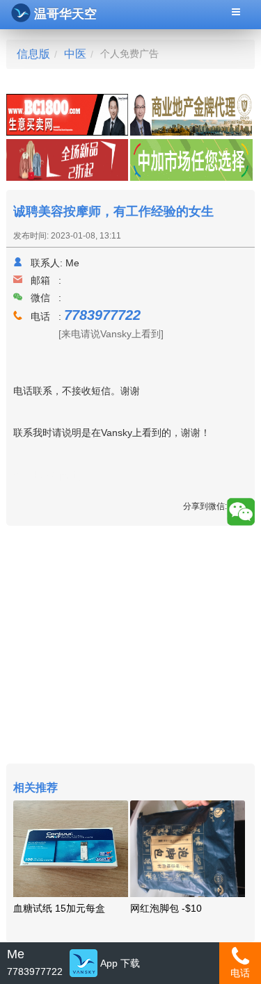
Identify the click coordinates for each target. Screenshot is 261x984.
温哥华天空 (65, 14)
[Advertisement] (130, 646)
